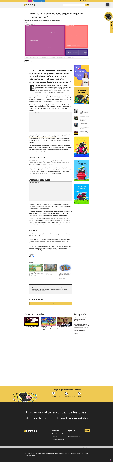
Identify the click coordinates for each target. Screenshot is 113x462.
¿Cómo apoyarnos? (73, 433)
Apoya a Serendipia (108, 16)
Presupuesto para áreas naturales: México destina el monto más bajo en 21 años (36, 273)
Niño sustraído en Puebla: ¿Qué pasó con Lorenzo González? (80, 319)
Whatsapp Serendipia (87, 0)
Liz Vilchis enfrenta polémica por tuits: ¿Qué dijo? (31, 327)
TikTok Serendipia (82, 0)
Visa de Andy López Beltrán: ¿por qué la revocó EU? (64, 327)
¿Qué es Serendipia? (57, 433)
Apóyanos (80, 396)
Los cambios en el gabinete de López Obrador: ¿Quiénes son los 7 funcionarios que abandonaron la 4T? (65, 273)
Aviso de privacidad (43, 447)
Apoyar (87, 430)
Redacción (27, 60)
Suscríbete (25, 1)
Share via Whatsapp (112, 28)
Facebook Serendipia (85, 0)
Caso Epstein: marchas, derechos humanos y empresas (46, 328)
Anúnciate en (82, 91)
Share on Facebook (112, 25)
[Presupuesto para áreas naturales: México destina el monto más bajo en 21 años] (36, 267)
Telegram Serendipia (88, 0)
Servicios (54, 436)
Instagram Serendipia (83, 0)
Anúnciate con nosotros (74, 436)
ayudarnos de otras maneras (39, 290)
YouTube (63, 289)
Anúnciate (29, 1)
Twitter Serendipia (80, 0)
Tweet (112, 22)
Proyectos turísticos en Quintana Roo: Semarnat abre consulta (81, 332)
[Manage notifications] (110, 460)
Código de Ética (51, 447)
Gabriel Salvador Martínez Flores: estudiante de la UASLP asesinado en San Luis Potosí (81, 326)
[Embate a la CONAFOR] (50, 267)
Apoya (39, 1)
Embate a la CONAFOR (48, 272)
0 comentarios (50, 303)
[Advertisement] (50, 122)
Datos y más (31, 11)
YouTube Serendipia (78, 0)
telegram (112, 31)
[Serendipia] (31, 5)
